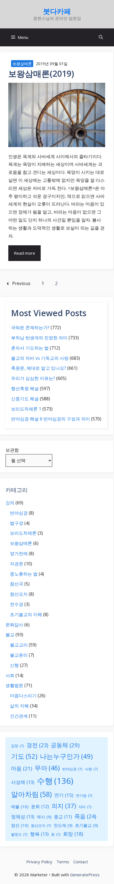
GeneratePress (85, 874)
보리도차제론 (23, 533)
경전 (37, 745)
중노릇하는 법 (24, 574)
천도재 (63, 825)
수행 (55, 780)
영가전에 (19, 553)
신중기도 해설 (25, 399)
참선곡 (16, 584)
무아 (47, 767)
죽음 (85, 816)
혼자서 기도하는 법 (30, 348)
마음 (21, 768)
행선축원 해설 (25, 388)
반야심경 (19, 513)
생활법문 (14, 685)
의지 (63, 806)
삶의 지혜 (19, 706)
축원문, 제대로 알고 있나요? (38, 368)
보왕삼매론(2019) (41, 73)
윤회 (40, 806)
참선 (19, 825)
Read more (24, 253)
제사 (44, 816)
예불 (19, 806)
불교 (10, 635)
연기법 (84, 795)
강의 (10, 503)
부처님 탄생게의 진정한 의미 (39, 338)
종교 (63, 817)
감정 (17, 745)
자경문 (16, 564)
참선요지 (19, 594)
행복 (39, 834)
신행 (14, 665)
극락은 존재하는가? (30, 327)
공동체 (65, 745)
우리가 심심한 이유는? (33, 378)
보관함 (12, 450)
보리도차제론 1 (26, 409)
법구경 (16, 523)
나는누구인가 (66, 756)
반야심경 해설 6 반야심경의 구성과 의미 (50, 419)
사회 (10, 675)
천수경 (16, 604)
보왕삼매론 (22, 63)
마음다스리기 (23, 696)
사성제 (22, 782)
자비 (85, 806)
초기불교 (86, 825)
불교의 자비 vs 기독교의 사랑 (40, 358)
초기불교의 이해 (26, 614)
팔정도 (19, 834)
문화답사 (14, 625)
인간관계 (19, 716)
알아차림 (31, 794)
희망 (73, 833)
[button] (100, 37)
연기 (63, 795)
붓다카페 (57, 11)
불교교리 (19, 645)
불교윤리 (19, 655)
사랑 (91, 768)
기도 (24, 756)
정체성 (22, 816)
